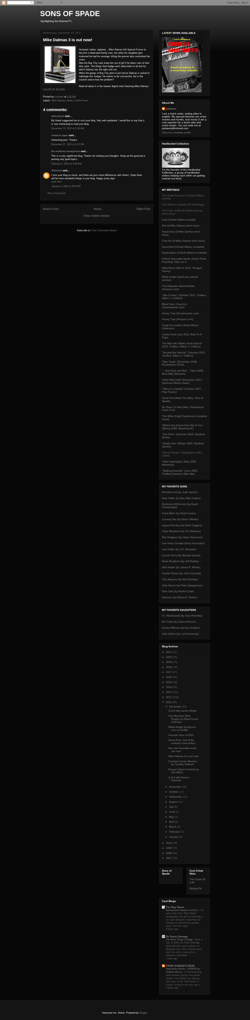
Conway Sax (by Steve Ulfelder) (180, 519)
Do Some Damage (177, 936)
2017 (169, 672)
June (172, 811)
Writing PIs (195, 888)
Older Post (143, 209)
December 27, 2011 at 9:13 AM (67, 144)
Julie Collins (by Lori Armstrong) (180, 633)
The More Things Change (179, 939)
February (174, 831)
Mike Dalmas (58, 100)
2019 (169, 662)
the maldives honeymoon (65, 151)
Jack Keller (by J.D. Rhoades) (179, 549)
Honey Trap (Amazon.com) (177, 319)
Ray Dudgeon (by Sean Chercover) (182, 537)
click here (56, 181)
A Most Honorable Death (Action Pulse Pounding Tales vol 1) (184, 260)
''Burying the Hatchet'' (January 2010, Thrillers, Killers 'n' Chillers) (183, 354)
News (70, 100)
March (173, 826)
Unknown (56, 170)
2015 (169, 682)
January (174, 836)
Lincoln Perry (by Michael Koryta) (181, 555)
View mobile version (96, 215)
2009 (169, 847)
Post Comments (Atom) (104, 230)
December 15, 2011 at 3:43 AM (67, 128)
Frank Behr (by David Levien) (179, 513)
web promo (57, 116)
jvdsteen (171, 108)
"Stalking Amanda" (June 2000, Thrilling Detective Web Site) (180, 472)
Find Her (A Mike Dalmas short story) (183, 240)
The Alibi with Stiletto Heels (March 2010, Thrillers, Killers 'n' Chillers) (182, 345)
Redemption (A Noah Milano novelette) (184, 252)
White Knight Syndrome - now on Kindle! (182, 729)
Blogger (143, 1012)
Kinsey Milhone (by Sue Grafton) (181, 627)
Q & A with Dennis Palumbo (178, 779)
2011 (169, 702)
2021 (169, 652)
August (173, 801)
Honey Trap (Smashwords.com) (180, 313)
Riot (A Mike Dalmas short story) (180, 225)
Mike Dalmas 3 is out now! (183, 756)
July (171, 806)
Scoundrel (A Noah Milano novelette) (183, 246)
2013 (169, 692)
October (174, 791)
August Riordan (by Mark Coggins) (182, 525)
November (175, 786)
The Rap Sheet (175, 907)
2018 (169, 667)
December (175, 706)
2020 (169, 657)
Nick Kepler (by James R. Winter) (181, 567)
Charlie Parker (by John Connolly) (181, 573)
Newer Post (50, 209)
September (176, 796)
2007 (169, 858)
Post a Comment (57, 193)
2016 (169, 677)
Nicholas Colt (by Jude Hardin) (179, 492)
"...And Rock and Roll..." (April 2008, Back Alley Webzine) (183, 372)
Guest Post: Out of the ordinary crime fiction (181, 742)
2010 (169, 843)
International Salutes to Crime (182, 910)
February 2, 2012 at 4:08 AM (66, 163)
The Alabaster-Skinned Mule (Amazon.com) (178, 288)
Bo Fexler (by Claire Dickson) (179, 621)
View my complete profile (176, 132)
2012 (169, 697)
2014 (169, 687)
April (172, 821)
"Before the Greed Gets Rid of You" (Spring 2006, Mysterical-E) (182, 427)
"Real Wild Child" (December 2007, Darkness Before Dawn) (182, 381)
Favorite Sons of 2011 (181, 735)
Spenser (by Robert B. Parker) (179, 597)
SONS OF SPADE (70, 14)
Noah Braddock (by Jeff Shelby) (180, 561)
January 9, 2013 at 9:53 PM (66, 186)
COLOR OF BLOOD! (54, 89)
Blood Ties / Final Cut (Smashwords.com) (174, 306)
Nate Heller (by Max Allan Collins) (181, 498)
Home (97, 209)
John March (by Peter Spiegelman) (182, 585)
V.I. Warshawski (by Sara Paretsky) (182, 615)
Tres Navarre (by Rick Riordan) (180, 579)
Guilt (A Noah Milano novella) (179, 219)
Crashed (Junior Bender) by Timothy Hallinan (182, 763)
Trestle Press (81, 100)
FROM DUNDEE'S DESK (180, 965)
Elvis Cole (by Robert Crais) (178, 591)
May (172, 816)
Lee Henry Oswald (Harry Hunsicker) (183, 543)
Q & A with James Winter (182, 710)
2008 (169, 853)
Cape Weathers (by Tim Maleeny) (181, 531)
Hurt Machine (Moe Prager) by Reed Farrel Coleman (183, 719)
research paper (59, 135)
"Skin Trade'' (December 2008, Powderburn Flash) (179, 363)
